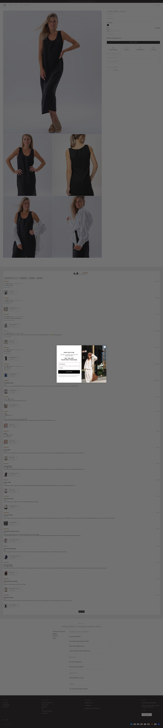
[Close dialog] (105, 347)
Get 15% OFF (69, 371)
